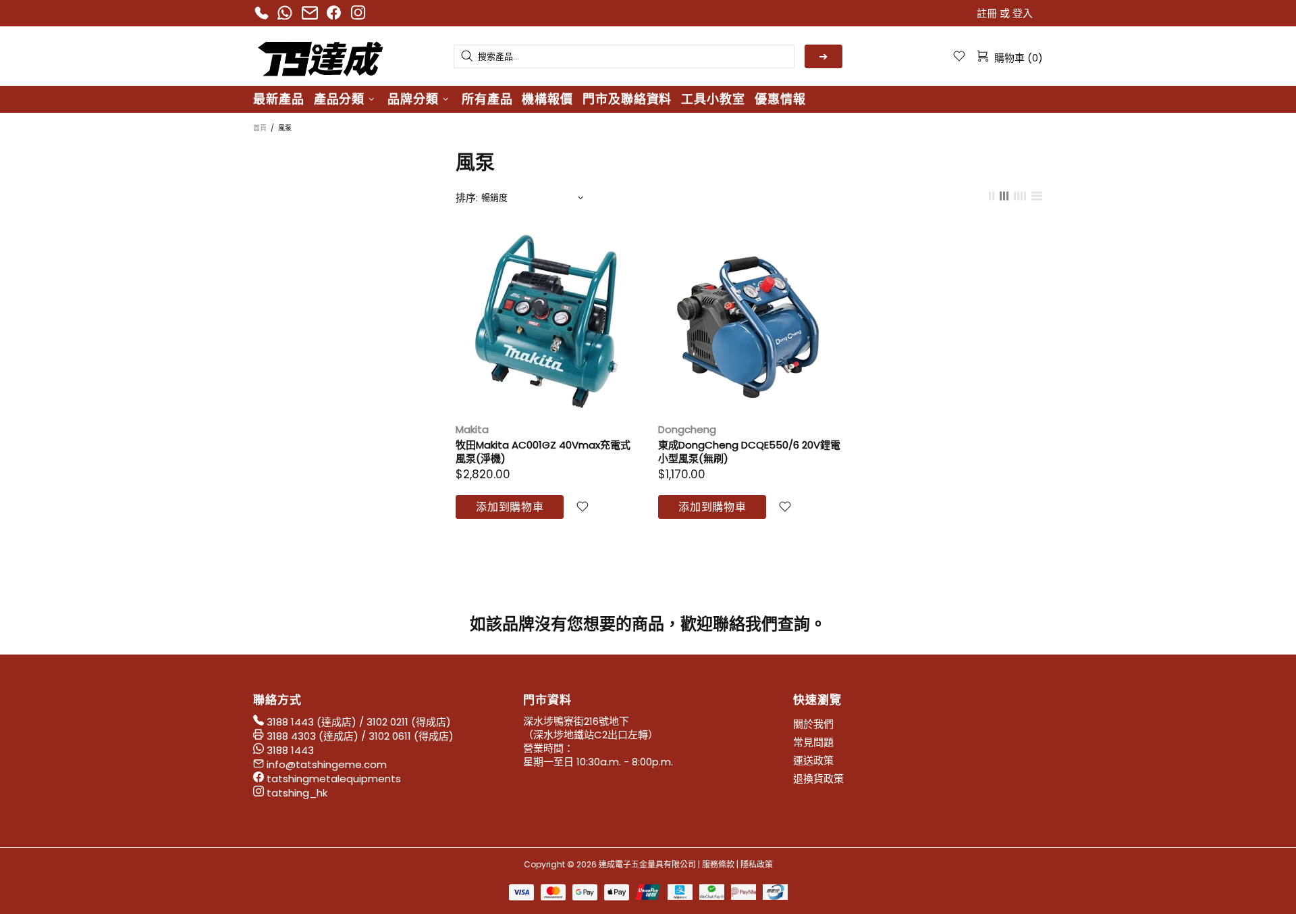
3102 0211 (387, 722)
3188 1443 (290, 722)
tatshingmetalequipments (334, 779)
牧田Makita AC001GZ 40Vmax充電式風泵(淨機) (543, 451)
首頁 (260, 128)
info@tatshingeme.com (327, 764)
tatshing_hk (297, 793)
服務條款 (718, 864)
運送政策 (813, 760)
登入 (1023, 13)
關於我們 (813, 724)
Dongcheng (687, 429)
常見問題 (813, 742)
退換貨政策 (818, 779)
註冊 (987, 13)
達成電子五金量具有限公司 (320, 56)
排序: (467, 198)
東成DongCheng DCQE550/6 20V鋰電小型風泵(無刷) (749, 451)
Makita (472, 429)
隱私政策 (756, 864)
